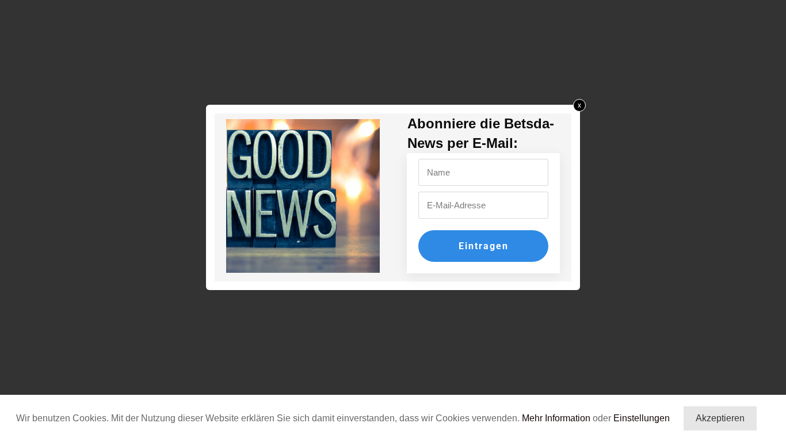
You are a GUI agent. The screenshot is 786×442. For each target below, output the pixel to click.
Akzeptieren (720, 418)
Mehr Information (556, 418)
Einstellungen (641, 418)
